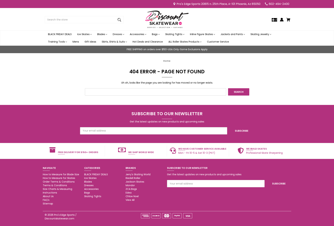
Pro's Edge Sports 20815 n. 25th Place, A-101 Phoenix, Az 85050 (218, 4)
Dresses (118, 34)
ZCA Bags (131, 189)
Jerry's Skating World (138, 174)
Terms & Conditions (55, 185)
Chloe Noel (132, 196)
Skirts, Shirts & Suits (114, 41)
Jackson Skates (135, 181)
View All (130, 200)
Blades (101, 34)
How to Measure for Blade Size (61, 174)
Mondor (130, 185)
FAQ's (46, 200)
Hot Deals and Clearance (148, 41)
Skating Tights (174, 34)
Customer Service (218, 41)
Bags (155, 34)
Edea (129, 192)
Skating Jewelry (260, 34)
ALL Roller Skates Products (184, 41)
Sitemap (48, 203)
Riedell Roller (133, 178)
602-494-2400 (279, 4)
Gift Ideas (90, 41)
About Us (48, 196)
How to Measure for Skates (59, 178)
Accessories (137, 34)
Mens (76, 41)
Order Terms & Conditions (59, 181)
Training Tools (57, 41)
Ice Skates (83, 34)
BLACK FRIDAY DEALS (60, 34)
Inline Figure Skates (202, 34)
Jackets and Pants (232, 34)
